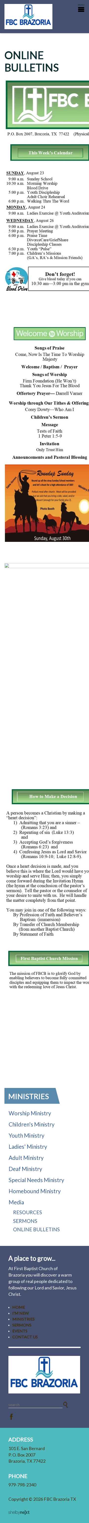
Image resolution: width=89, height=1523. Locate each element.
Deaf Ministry (25, 1169)
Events (19, 1330)
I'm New (20, 1313)
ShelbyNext (18, 1512)
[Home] (44, 1374)
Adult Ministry (26, 1157)
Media (16, 1202)
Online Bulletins (36, 1229)
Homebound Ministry (35, 1191)
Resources (27, 1212)
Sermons (25, 1221)
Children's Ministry (32, 1124)
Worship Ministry (30, 1113)
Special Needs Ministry (36, 1180)
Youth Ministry (26, 1135)
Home (18, 1307)
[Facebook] (11, 1417)
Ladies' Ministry (28, 1146)
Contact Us (25, 1336)
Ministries (28, 1096)
